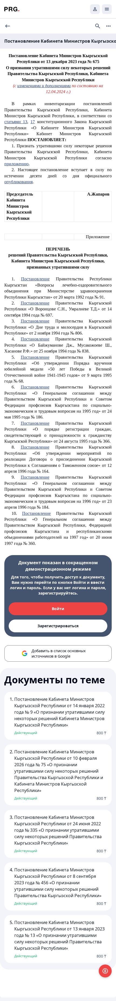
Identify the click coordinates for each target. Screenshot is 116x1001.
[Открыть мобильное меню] (107, 9)
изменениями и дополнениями (44, 85)
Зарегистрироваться (58, 625)
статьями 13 (15, 121)
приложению (16, 164)
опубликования (18, 181)
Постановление (35, 279)
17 (32, 121)
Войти (58, 608)
